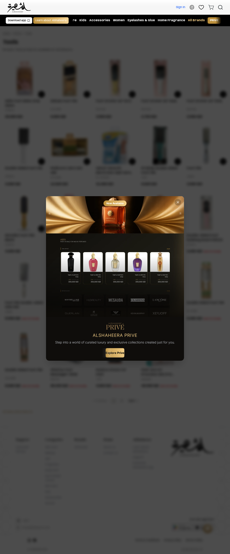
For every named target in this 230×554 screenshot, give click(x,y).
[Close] (178, 202)
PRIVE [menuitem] (214, 20)
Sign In (180, 7)
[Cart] (211, 7)
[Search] (220, 7)
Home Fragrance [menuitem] (171, 20)
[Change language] (192, 7)
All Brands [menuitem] (196, 20)
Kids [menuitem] (82, 20)
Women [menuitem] (119, 20)
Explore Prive (115, 353)
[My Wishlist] (201, 7)
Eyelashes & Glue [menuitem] (141, 20)
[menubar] (147, 20)
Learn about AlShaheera (50, 20)
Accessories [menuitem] (99, 20)
